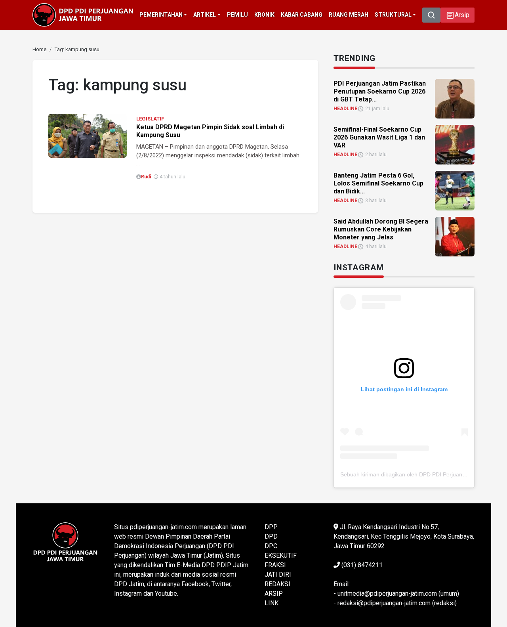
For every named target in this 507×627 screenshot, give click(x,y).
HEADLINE (345, 108)
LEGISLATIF (150, 119)
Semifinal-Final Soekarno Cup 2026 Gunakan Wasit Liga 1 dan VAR (379, 137)
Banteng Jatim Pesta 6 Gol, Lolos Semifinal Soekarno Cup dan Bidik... (378, 183)
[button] (457, 15)
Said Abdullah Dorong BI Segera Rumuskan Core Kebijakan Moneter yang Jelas (381, 229)
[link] (87, 135)
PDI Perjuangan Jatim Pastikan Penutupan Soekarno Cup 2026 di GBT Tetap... (380, 91)
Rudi (146, 177)
